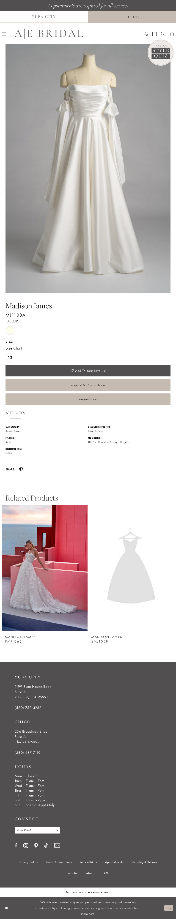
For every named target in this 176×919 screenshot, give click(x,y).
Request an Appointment (88, 385)
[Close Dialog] (7, 908)
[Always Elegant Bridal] (48, 34)
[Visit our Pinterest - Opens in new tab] (36, 845)
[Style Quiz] (161, 52)
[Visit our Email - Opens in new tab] (57, 845)
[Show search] (163, 34)
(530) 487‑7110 (28, 752)
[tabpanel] (88, 168)
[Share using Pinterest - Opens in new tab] (21, 469)
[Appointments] (154, 34)
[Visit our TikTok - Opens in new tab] (46, 845)
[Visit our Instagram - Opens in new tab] (25, 845)
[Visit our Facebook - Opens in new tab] (16, 845)
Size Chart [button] (14, 348)
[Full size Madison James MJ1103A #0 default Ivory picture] (88, 168)
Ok (169, 908)
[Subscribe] (56, 830)
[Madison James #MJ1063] (45, 568)
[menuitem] (145, 34)
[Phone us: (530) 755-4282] (145, 34)
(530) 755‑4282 (28, 707)
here (91, 913)
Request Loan (88, 399)
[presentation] (131, 568)
